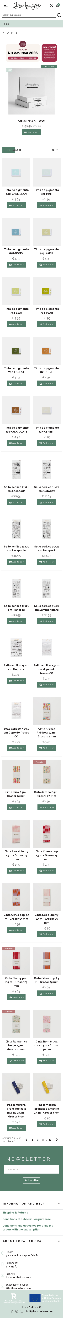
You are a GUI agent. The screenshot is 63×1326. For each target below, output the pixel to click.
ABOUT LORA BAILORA (22, 1241)
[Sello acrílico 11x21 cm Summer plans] (47, 588)
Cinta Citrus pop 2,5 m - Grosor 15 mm (16, 916)
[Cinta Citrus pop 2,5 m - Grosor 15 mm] (16, 897)
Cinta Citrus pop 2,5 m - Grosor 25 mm (46, 980)
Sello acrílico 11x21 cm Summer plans (46, 607)
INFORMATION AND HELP (24, 1203)
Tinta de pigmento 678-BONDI (16, 251)
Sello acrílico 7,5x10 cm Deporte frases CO (16, 732)
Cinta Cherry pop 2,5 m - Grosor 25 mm (16, 982)
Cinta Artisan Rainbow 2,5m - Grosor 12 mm (47, 732)
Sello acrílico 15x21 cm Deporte (16, 667)
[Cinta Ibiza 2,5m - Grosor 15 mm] (16, 774)
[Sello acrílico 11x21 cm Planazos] (16, 588)
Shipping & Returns (15, 1212)
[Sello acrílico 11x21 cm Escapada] (16, 470)
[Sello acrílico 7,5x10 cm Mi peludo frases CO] (47, 648)
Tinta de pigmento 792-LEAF (16, 310)
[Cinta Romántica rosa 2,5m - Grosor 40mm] (47, 1024)
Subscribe (31, 1180)
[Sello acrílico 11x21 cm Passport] (47, 529)
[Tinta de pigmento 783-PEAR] (47, 291)
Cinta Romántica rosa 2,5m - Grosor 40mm (46, 1045)
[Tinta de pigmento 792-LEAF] (16, 291)
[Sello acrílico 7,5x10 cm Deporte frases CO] (16, 711)
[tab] (31, 1203)
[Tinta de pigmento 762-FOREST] (16, 351)
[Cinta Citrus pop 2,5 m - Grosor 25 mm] (47, 961)
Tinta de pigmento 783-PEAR (46, 310)
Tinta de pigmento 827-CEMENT (46, 429)
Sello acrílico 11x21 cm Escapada (16, 489)
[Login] (51, 5)
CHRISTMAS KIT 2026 (31, 120)
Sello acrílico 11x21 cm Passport (46, 548)
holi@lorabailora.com (40, 1311)
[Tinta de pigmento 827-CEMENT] (47, 410)
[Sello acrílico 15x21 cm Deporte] (16, 648)
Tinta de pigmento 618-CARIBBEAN (16, 191)
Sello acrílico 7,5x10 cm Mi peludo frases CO (46, 669)
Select (17, 149)
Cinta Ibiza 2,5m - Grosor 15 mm (16, 794)
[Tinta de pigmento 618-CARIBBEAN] (16, 172)
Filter (8, 150)
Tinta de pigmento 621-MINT (46, 191)
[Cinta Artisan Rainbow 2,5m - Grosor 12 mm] (47, 711)
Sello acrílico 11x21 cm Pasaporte (16, 548)
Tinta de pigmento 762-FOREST (16, 370)
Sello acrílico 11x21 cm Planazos (16, 607)
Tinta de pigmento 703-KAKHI (46, 251)
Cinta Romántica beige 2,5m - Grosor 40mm (16, 1045)
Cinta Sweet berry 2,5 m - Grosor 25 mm (46, 918)
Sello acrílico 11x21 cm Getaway (46, 489)
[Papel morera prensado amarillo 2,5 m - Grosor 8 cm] (47, 1087)
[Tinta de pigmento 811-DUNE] (47, 351)
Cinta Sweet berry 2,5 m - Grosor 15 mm (16, 855)
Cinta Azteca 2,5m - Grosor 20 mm (46, 794)
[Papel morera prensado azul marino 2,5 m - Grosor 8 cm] (16, 1087)
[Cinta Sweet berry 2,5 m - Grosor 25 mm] (47, 897)
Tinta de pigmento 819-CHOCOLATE (16, 429)
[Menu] (5, 5)
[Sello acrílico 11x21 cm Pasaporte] (16, 529)
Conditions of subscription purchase (27, 1219)
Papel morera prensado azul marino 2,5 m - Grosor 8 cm (16, 1110)
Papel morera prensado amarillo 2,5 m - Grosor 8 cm (46, 1108)
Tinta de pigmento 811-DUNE (46, 370)
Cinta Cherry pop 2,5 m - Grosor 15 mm (47, 855)
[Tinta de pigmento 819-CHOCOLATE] (16, 410)
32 (53, 149)
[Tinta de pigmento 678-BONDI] (16, 232)
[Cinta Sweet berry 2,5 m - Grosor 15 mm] (16, 834)
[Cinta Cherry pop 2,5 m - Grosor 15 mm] (47, 834)
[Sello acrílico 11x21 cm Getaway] (47, 470)
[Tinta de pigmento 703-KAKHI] (47, 232)
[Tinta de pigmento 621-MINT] (47, 172)
